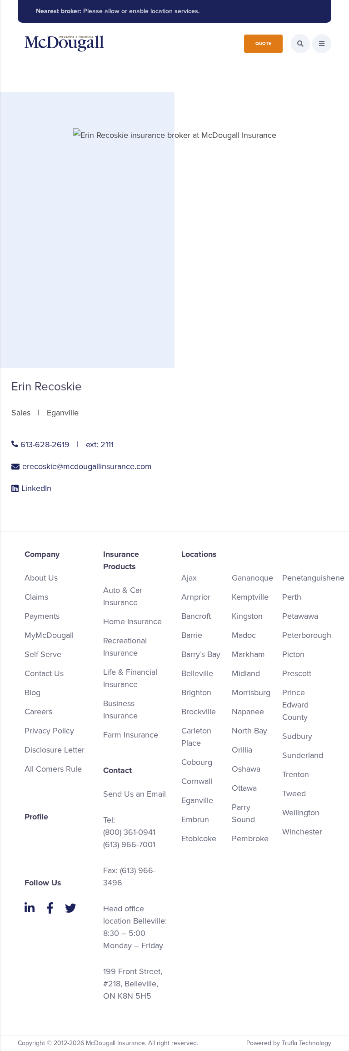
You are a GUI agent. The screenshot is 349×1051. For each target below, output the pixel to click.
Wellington (300, 813)
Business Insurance (120, 709)
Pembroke (250, 839)
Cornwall (196, 781)
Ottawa (244, 788)
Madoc (244, 635)
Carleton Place (196, 737)
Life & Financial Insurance (130, 678)
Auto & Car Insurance (122, 596)
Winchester (302, 832)
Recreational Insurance (125, 647)
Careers (38, 712)
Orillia (242, 750)
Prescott (296, 673)
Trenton (295, 774)
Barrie (191, 635)
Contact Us (44, 673)
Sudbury (297, 736)
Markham (248, 654)
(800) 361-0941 (129, 832)
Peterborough (306, 635)
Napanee (248, 712)
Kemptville (250, 597)
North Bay (249, 731)
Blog (32, 692)
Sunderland (302, 755)
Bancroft (196, 616)
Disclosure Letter (55, 750)
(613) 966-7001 (129, 844)
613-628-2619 (45, 445)
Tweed (294, 793)
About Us (41, 578)
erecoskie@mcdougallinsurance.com (87, 466)
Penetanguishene (313, 578)
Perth (291, 597)
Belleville (197, 673)
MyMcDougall (49, 635)
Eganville (197, 800)
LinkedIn (36, 488)
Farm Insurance (130, 735)
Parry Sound (243, 813)
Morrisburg (251, 692)
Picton (293, 654)
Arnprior (195, 597)
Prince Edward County (295, 704)
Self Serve (43, 654)
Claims (36, 597)
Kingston (247, 616)
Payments (42, 616)
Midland (246, 673)
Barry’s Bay (200, 654)
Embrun (195, 819)
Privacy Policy (49, 731)
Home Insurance (132, 621)
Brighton (196, 692)
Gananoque (252, 578)
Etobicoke (198, 839)
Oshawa (246, 769)
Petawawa (300, 616)
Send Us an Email (134, 794)
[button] (321, 43)
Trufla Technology (306, 1043)
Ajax (189, 578)
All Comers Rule (53, 769)
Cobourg (196, 762)
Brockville (198, 712)
